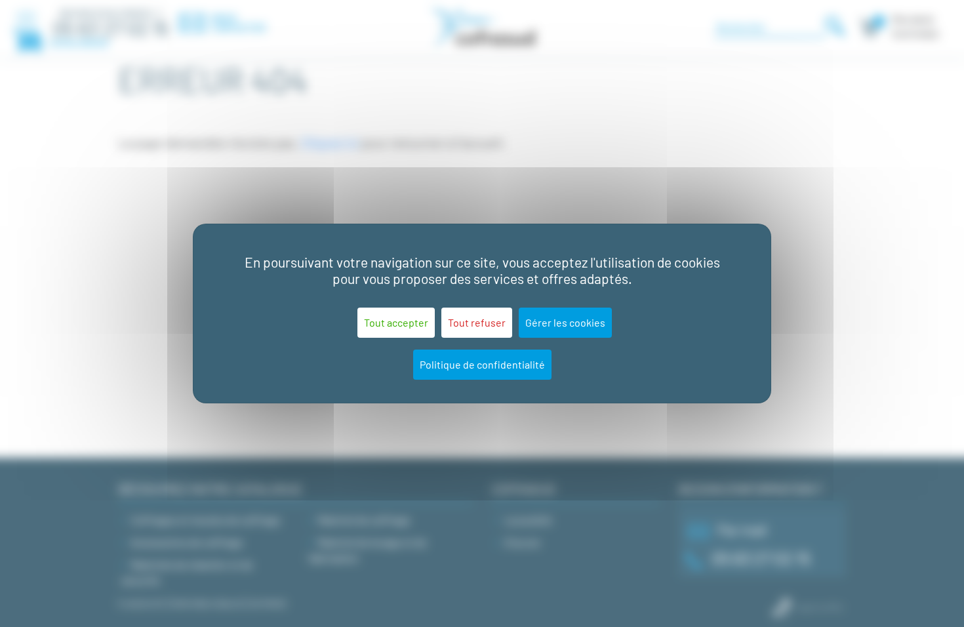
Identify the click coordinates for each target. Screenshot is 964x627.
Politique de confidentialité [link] (482, 364)
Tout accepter (396, 322)
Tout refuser (477, 322)
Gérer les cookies (565, 322)
